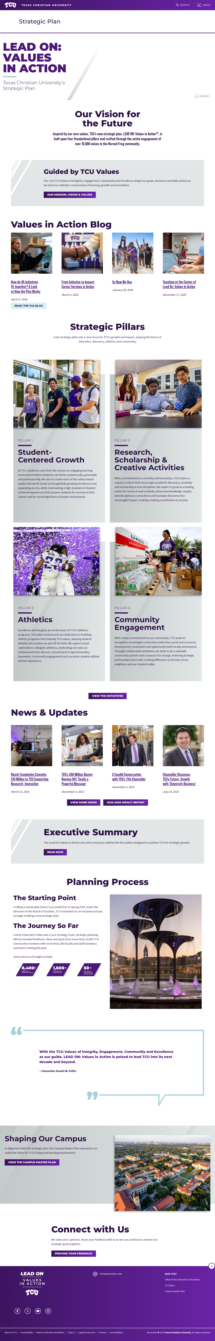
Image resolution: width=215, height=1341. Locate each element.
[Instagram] (48, 1311)
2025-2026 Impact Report (126, 802)
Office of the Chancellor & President (182, 1279)
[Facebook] (17, 1311)
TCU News (170, 1285)
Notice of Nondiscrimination (50, 1332)
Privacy (102, 1332)
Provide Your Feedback (73, 1253)
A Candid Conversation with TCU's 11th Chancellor (129, 776)
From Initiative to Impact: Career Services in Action (78, 284)
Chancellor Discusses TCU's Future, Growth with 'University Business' (179, 779)
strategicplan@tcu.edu (111, 1273)
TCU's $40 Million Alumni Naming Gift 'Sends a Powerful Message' (77, 779)
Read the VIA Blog (28, 305)
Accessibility (27, 1332)
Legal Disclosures (86, 1332)
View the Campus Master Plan (32, 1162)
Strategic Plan (40, 21)
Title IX (71, 1332)
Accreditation (116, 1332)
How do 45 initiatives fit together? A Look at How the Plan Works (25, 287)
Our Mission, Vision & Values (69, 194)
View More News (83, 802)
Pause (202, 95)
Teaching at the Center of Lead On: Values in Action (179, 284)
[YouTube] (38, 1311)
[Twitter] (28, 1311)
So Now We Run (122, 282)
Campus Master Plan (175, 1291)
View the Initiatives (107, 696)
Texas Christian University (178, 1332)
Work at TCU (11, 1332)
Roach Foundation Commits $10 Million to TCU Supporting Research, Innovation (29, 779)
